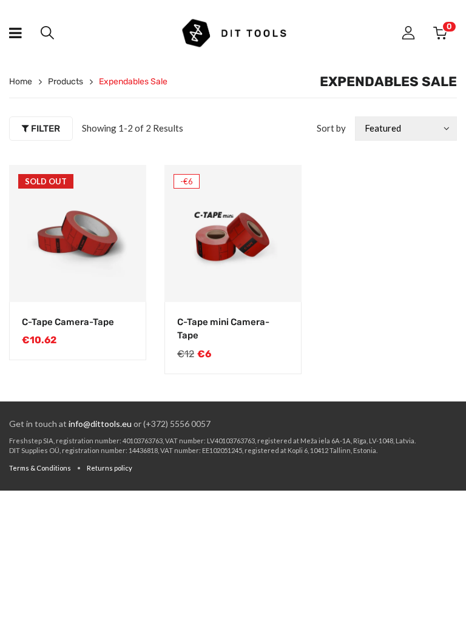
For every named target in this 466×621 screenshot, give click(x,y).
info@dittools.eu (100, 423)
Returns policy (109, 468)
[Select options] (280, 281)
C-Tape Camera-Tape (68, 322)
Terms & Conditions (40, 468)
